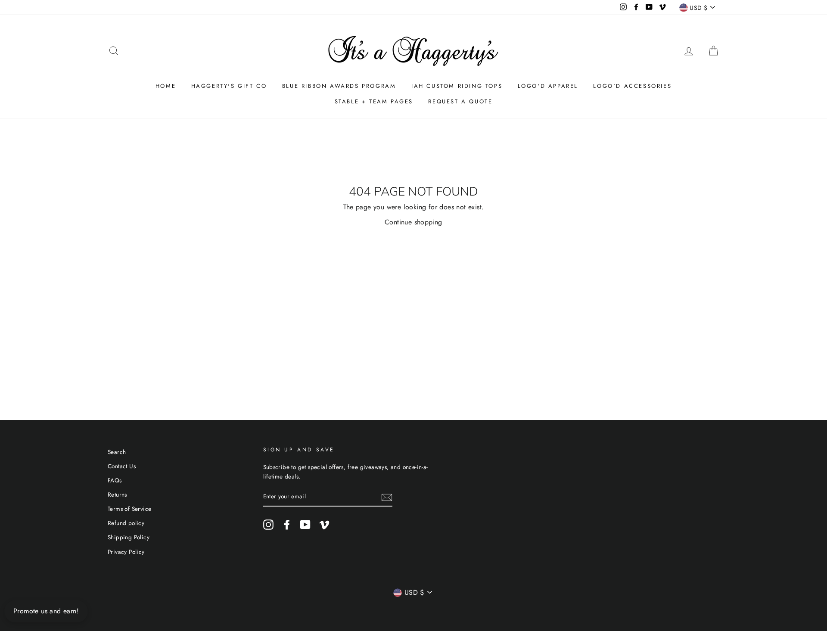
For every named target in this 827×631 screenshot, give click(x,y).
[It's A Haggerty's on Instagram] (268, 524)
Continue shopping (413, 222)
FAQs (115, 480)
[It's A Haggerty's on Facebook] (287, 524)
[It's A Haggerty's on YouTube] (305, 524)
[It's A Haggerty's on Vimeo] (324, 524)
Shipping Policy (128, 537)
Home (165, 86)
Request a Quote (460, 101)
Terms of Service (129, 508)
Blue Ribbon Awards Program (339, 86)
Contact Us (122, 466)
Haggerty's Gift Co (229, 86)
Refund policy (126, 523)
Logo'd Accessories (632, 86)
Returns (117, 494)
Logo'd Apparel (548, 86)
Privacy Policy (126, 551)
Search (117, 452)
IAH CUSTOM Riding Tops (456, 86)
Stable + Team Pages (374, 101)
